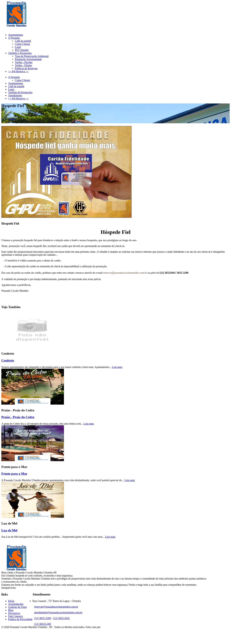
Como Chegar (22, 44)
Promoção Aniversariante (28, 59)
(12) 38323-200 (49, 29)
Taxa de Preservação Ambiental (32, 56)
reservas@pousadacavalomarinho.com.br (125, 272)
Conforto (7, 360)
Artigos (12, 118)
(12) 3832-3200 (25, 29)
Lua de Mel (9, 530)
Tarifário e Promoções (20, 53)
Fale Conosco (15, 616)
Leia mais (117, 367)
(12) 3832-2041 (61, 618)
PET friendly (22, 50)
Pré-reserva (14, 613)
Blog (10, 610)
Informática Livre (110, 627)
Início (11, 601)
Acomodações (15, 604)
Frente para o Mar (14, 473)
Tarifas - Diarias (23, 65)
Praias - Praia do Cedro (17, 417)
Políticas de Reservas (26, 68)
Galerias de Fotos (17, 607)
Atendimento (15, 95)
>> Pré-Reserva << (18, 71)
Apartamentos (15, 34)
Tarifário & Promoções (20, 92)
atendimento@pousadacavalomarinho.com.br (58, 612)
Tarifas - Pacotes (23, 62)
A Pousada (14, 37)
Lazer (18, 47)
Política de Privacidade (20, 619)
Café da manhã (23, 40)
